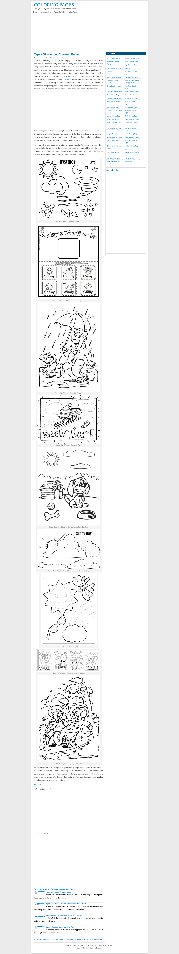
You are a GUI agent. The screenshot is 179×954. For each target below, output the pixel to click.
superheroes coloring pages (114, 147)
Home (35, 12)
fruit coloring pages (113, 101)
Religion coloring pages (114, 134)
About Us (67, 946)
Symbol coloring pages (131, 146)
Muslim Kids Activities (113, 119)
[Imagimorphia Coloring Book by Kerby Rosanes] (40, 917)
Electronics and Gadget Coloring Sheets (131, 82)
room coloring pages (131, 134)
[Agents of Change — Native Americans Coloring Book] (40, 905)
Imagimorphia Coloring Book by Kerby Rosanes (64, 915)
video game (128, 161)
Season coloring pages (114, 137)
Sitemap (111, 946)
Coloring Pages (54, 4)
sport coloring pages (113, 140)
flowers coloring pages (132, 95)
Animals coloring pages (132, 58)
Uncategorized (46, 12)
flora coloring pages (113, 95)
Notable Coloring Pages (114, 128)
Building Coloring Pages (114, 68)
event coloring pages (114, 86)
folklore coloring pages (114, 98)
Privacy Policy (102, 946)
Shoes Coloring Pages (131, 137)
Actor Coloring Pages (113, 58)
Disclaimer (92, 946)
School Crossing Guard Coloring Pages (60, 927)
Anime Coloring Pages (131, 61)
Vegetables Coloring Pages (113, 163)
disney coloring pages (114, 77)
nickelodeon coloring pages (131, 124)
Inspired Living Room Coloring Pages (50, 939)
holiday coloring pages (114, 110)
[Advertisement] (89, 33)
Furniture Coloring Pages (130, 103)
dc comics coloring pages (130, 73)
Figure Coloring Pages (131, 91)
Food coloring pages (131, 98)
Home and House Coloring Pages (58, 892)
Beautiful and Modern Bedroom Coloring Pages (84, 939)
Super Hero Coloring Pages (130, 141)
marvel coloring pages (114, 116)
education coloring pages (113, 82)
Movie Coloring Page (131, 116)
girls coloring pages (131, 107)
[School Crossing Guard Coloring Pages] (40, 926)
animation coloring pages (113, 63)
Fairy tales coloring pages (130, 87)
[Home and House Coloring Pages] (40, 891)
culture (109, 71)
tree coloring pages (113, 158)
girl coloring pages (113, 107)
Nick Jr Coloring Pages (114, 122)
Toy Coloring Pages (113, 152)
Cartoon (127, 68)
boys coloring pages (131, 65)
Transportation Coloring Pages (131, 154)
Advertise (75, 946)
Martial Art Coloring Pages (130, 112)
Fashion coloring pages (114, 91)
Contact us (83, 946)
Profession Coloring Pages (130, 129)
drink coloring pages (131, 77)
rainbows (68, 79)
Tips (125, 149)
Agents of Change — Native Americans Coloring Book (66, 904)
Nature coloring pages (131, 119)
